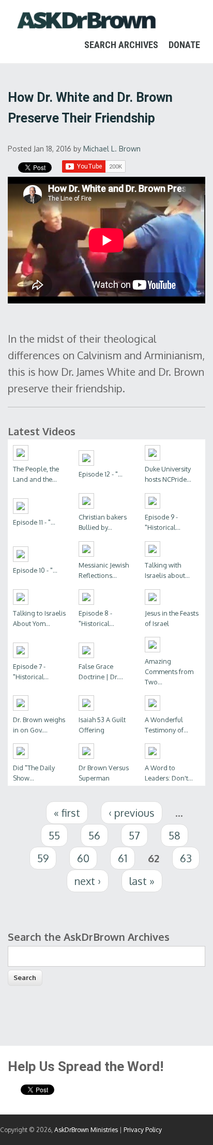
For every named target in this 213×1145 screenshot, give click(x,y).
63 (186, 858)
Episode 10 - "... (35, 570)
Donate (184, 44)
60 (83, 858)
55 (54, 835)
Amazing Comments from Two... (169, 671)
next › (87, 881)
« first (67, 812)
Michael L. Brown (112, 148)
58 (174, 835)
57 (134, 835)
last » (142, 881)
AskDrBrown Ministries (86, 1130)
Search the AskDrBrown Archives (89, 936)
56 (94, 835)
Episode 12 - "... (101, 474)
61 (122, 858)
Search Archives (121, 44)
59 (43, 858)
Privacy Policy (143, 1130)
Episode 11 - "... (34, 522)
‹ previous (132, 812)
